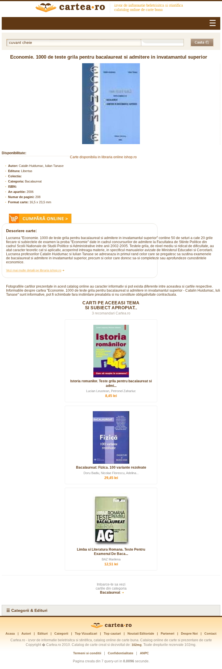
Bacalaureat (33, 181)
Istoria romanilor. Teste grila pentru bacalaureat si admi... (111, 383)
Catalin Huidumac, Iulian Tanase (41, 165)
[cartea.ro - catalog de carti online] (111, 627)
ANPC (144, 653)
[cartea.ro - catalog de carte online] (111, 8)
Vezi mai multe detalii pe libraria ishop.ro (33, 270)
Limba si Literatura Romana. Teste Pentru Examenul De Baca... (111, 551)
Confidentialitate (120, 653)
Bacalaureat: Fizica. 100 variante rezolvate (111, 467)
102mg (137, 644)
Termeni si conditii (87, 653)
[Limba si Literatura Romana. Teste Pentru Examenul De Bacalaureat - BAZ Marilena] (111, 519)
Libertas (26, 171)
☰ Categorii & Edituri (26, 610)
